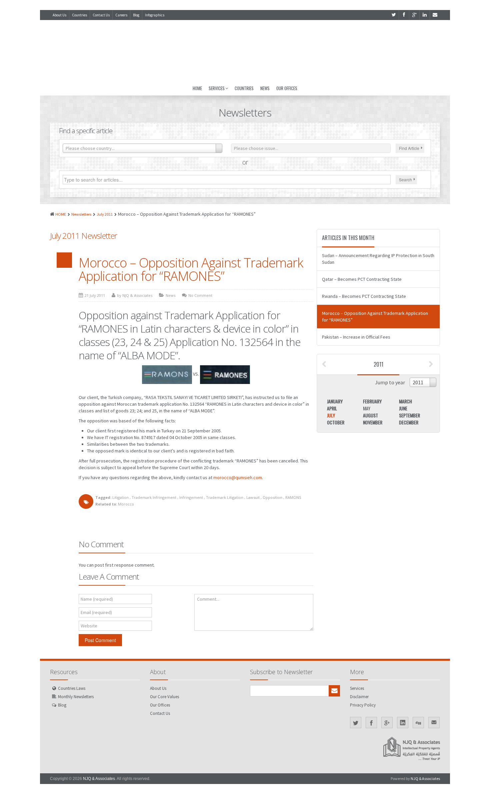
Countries (79, 15)
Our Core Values (164, 697)
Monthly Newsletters (76, 697)
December (408, 422)
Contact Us (101, 15)
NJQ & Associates (99, 778)
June (403, 408)
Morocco (126, 504)
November (372, 422)
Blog (136, 15)
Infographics (154, 15)
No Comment (200, 295)
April (332, 408)
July (331, 415)
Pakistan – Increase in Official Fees (356, 337)
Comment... (208, 599)
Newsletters (81, 214)
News (265, 88)
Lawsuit (253, 497)
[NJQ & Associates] (245, 50)
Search (405, 179)
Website (89, 626)
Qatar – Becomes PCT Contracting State (362, 279)
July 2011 (105, 214)
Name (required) (97, 599)
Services (217, 88)
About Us (59, 15)
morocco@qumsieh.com (237, 477)
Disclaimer (359, 697)
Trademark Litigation (224, 497)
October (335, 422)
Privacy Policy (363, 705)
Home (197, 88)
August (370, 415)
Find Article (409, 148)
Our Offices (286, 88)
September (409, 415)
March (405, 401)
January (335, 401)
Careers (121, 15)
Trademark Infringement (154, 497)
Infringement (191, 497)
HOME (60, 214)
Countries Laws (71, 688)
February (372, 401)
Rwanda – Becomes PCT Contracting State (364, 296)
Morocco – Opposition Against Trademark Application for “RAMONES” (191, 269)
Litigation (120, 497)
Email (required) (96, 612)
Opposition (272, 497)
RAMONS (293, 497)
